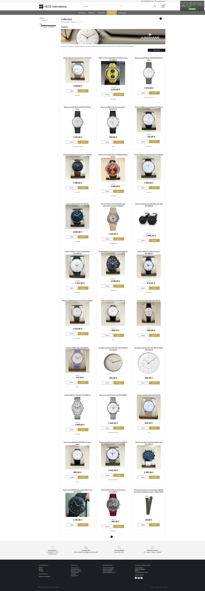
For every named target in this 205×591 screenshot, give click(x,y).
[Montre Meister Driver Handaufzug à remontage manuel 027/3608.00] (113, 230)
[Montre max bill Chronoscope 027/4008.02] (113, 467)
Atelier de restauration (44, 576)
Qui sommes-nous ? (76, 569)
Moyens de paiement (108, 569)
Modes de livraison (107, 571)
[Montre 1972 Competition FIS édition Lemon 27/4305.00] (113, 84)
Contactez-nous (75, 567)
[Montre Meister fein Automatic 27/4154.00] (77, 179)
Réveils (91, 13)
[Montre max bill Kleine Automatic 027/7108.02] (77, 325)
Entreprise (122, 13)
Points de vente (75, 572)
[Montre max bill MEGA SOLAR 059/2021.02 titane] (149, 84)
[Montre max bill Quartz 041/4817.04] (113, 325)
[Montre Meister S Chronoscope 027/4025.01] (113, 276)
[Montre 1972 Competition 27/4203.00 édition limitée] (113, 181)
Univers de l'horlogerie (108, 567)
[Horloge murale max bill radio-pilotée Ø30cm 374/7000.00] (113, 374)
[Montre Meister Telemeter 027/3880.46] (77, 419)
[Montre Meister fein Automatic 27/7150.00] (149, 179)
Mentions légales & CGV (109, 572)
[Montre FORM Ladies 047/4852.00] (77, 372)
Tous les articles (65, 22)
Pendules (101, 13)
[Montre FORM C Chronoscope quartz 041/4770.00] (113, 133)
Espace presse (74, 575)
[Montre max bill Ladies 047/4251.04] (149, 325)
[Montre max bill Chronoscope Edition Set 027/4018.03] (149, 469)
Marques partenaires (76, 571)
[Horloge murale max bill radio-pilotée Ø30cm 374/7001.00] (149, 374)
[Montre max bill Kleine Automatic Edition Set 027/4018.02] (77, 516)
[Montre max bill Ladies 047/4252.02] (149, 419)
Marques (112, 13)
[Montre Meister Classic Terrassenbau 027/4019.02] (77, 278)
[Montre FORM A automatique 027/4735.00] (149, 131)
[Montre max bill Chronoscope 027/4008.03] (113, 419)
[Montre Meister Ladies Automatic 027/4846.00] (149, 278)
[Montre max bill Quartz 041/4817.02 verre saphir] (77, 469)
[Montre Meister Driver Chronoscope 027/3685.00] (113, 516)
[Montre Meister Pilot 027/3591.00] (77, 228)
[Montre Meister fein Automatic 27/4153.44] (77, 82)
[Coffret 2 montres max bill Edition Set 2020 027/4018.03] (149, 230)
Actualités (73, 574)
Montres (82, 13)
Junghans (79, 22)
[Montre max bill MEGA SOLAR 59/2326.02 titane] (77, 133)
